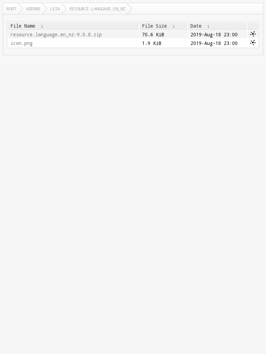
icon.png (21, 43)
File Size (154, 26)
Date (196, 26)
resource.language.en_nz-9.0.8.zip (56, 34)
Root (11, 8)
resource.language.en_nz (97, 8)
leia (55, 8)
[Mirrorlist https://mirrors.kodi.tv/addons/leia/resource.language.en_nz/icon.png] (253, 43)
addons (33, 8)
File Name (22, 26)
